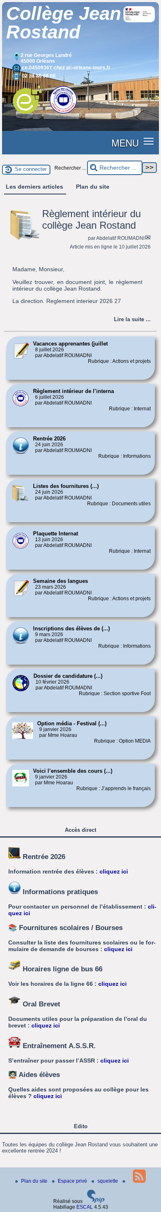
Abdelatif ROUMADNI (120, 238)
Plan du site (35, 1181)
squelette (108, 1181)
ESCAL (84, 1207)
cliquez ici (113, 871)
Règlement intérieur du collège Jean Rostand (91, 219)
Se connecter (31, 169)
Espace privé (73, 1181)
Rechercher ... (70, 168)
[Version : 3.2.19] (96, 1201)
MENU (125, 142)
